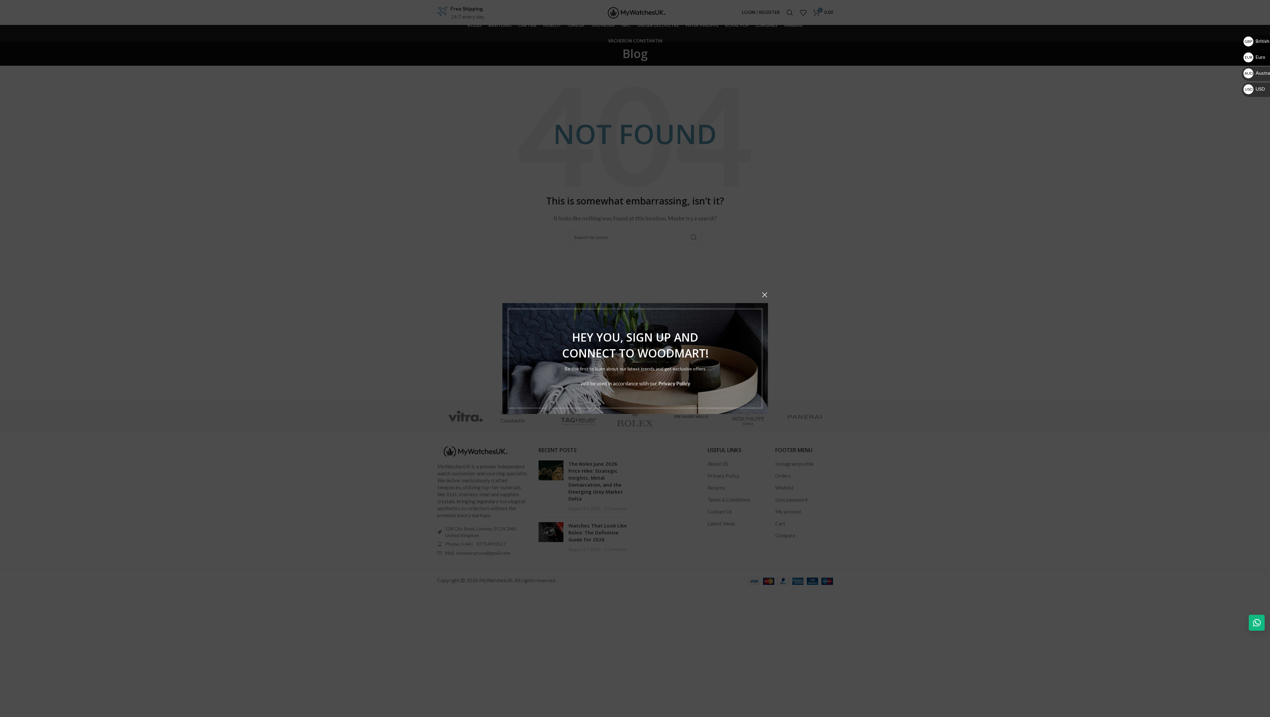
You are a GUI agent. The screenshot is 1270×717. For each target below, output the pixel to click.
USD (1255, 89)
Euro (1255, 57)
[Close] (764, 294)
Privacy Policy (674, 383)
